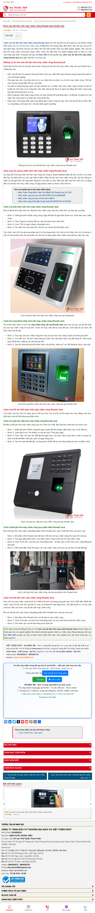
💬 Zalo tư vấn (54, 679)
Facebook (43, 697)
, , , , (37, 850)
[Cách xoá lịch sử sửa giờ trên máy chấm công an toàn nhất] (47, 798)
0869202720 (86, 10)
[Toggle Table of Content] (16, 36)
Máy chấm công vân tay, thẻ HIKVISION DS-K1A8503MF (41, 195)
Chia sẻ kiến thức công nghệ (22, 21)
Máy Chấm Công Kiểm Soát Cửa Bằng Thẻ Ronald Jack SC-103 (44, 192)
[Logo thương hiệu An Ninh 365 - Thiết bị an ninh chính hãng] (15, 8)
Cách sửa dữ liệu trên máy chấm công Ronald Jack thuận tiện (55, 21)
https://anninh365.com (23, 657)
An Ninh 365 (10, 635)
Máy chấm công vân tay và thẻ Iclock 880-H (36, 198)
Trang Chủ (6, 21)
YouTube (52, 697)
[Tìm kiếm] (5, 15)
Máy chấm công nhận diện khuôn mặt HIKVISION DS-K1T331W (44, 201)
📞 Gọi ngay (39, 679)
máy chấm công (32, 46)
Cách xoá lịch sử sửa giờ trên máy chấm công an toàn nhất (28, 812)
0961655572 (86, 7)
